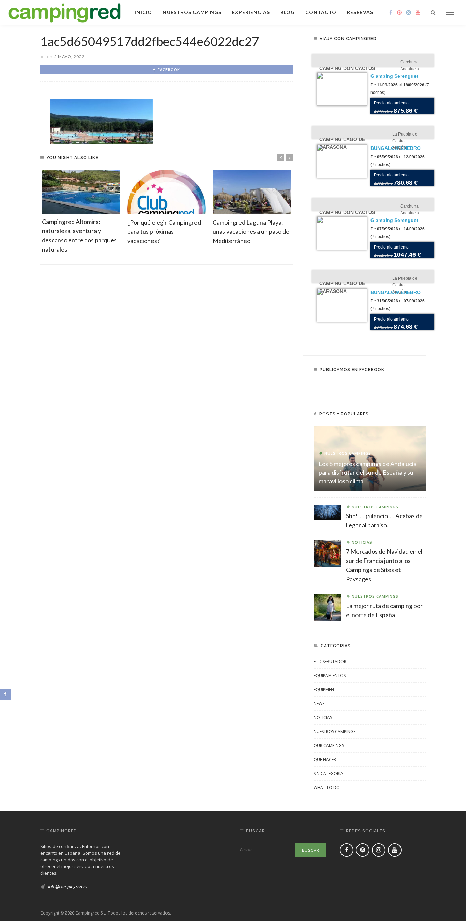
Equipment (325, 689)
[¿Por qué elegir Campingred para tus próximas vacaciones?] (166, 192)
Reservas (360, 12)
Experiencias (251, 12)
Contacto (320, 12)
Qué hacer (325, 759)
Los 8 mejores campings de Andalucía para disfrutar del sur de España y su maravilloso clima (368, 472)
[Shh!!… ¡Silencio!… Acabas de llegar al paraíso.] (327, 511)
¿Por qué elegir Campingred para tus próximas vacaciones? (164, 231)
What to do (327, 787)
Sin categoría (328, 773)
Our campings (329, 745)
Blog (287, 12)
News (319, 703)
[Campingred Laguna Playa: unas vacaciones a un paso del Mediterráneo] (252, 192)
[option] (81, 212)
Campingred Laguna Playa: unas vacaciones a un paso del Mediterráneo (252, 231)
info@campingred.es (67, 886)
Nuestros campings (192, 12)
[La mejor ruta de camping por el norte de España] (327, 607)
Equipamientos (330, 675)
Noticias (362, 542)
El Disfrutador (330, 661)
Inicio (143, 12)
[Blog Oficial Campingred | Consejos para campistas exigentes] (64, 11)
